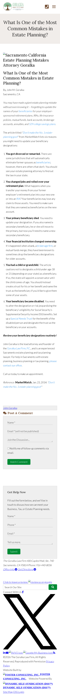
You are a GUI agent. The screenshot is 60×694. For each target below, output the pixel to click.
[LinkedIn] (4, 652)
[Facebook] (23, 592)
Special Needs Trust (21, 318)
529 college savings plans (42, 124)
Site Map (8, 691)
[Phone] (47, 6)
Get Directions (26, 569)
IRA (18, 198)
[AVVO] (16, 652)
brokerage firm (45, 245)
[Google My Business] (38, 652)
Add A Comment (19, 461)
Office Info (9, 569)
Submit (14, 551)
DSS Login (18, 691)
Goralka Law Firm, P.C (18, 348)
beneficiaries (26, 111)
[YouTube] (7, 652)
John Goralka (10, 407)
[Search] (53, 587)
